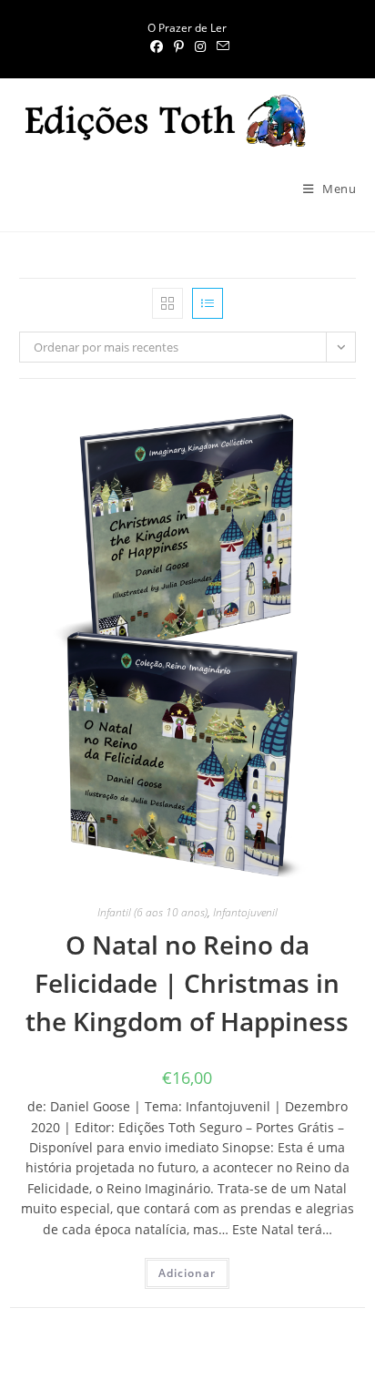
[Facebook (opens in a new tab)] (156, 46)
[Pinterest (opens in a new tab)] (178, 46)
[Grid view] (167, 303)
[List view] (207, 303)
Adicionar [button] (187, 1273)
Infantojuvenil (245, 912)
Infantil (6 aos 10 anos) (152, 912)
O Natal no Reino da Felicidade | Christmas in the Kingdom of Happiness (187, 982)
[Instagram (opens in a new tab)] (200, 46)
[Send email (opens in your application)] (220, 46)
